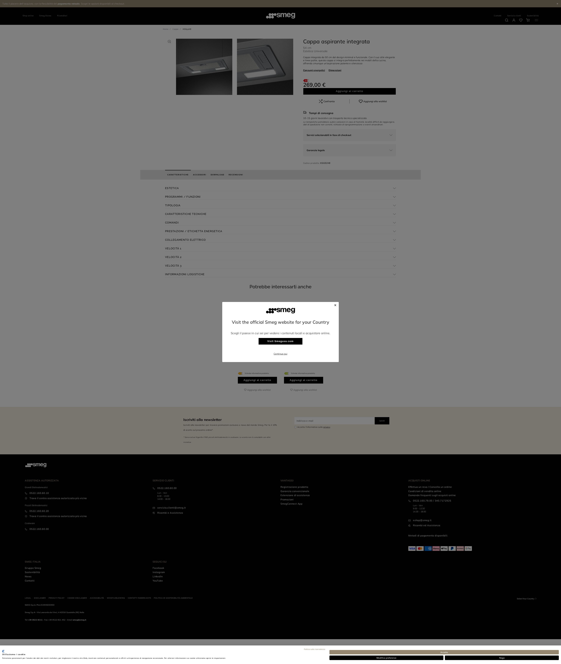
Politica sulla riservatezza (314, 649)
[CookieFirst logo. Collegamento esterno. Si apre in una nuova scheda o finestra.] (3, 651)
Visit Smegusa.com (280, 341)
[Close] (335, 305)
